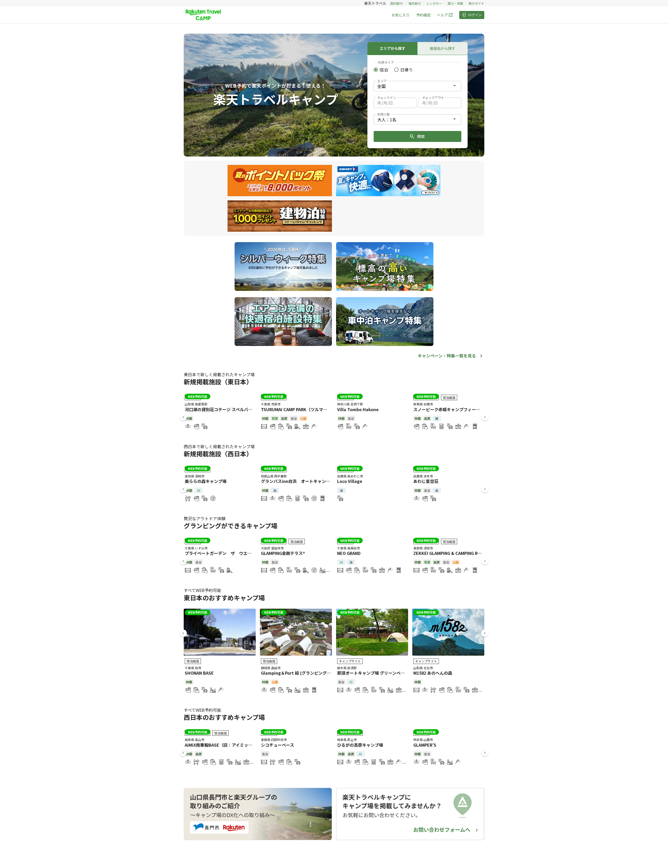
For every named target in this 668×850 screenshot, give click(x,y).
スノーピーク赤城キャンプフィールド (448, 409)
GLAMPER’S (424, 745)
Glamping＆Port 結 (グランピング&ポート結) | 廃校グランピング (323, 673)
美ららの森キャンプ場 (205, 481)
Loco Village (349, 481)
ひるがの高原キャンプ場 (360, 745)
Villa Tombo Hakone (358, 409)
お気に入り (400, 14)
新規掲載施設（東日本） (218, 381)
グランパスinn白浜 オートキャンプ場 (297, 481)
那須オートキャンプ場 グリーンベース (373, 673)
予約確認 (423, 14)
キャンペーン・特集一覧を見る (447, 355)
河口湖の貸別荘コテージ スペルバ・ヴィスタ (227, 409)
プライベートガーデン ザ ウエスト (220, 553)
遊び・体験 (455, 3)
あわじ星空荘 (425, 481)
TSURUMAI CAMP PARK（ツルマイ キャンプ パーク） (312, 409)
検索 (421, 136)
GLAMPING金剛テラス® (283, 553)
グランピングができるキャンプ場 (230, 525)
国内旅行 (396, 3)
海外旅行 (414, 3)
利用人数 (383, 114)
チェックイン (386, 97)
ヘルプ (442, 14)
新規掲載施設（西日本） (218, 453)
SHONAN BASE (199, 673)
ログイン (475, 14)
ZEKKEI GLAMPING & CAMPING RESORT (452, 553)
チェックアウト (433, 97)
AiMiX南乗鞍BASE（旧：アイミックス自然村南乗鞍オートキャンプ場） (252, 745)
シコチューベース (277, 745)
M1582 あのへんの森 (432, 673)
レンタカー (434, 3)
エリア (382, 81)
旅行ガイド (476, 3)
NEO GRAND (349, 553)
